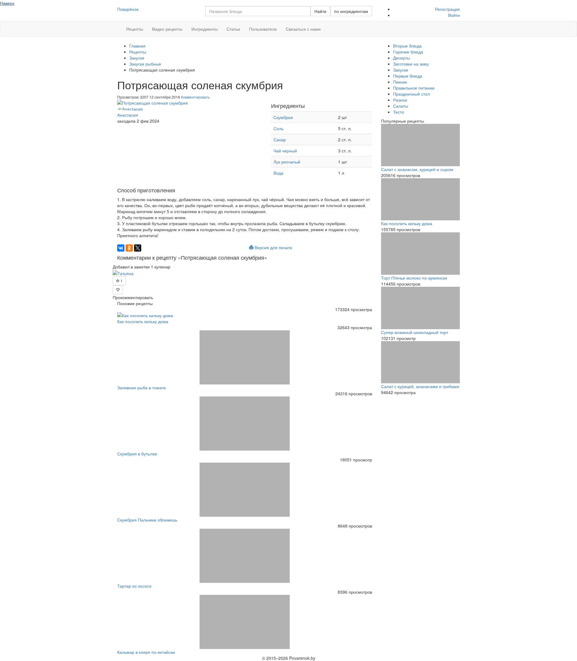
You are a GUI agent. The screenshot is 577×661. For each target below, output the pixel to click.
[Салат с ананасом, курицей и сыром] (420, 145)
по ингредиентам (351, 11)
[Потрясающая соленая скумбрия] (189, 103)
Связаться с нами (303, 29)
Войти (454, 15)
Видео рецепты (167, 29)
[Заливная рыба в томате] (244, 357)
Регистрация (447, 9)
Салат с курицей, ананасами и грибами (420, 386)
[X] (137, 248)
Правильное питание (414, 88)
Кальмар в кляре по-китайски (146, 652)
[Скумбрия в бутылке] (244, 423)
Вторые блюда (407, 46)
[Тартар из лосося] (244, 556)
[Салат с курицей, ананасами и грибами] (420, 362)
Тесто (398, 112)
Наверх (7, 3)
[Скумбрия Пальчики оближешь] (244, 490)
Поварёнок (128, 9)
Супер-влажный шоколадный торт (414, 332)
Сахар (279, 139)
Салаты (400, 106)
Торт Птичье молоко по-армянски (414, 278)
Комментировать (195, 96)
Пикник (400, 82)
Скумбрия (283, 117)
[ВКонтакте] (120, 248)
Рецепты (134, 29)
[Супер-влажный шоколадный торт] (420, 308)
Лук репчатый (286, 162)
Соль (278, 128)
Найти (320, 11)
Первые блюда (407, 76)
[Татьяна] (123, 273)
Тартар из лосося (134, 586)
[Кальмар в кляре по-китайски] (244, 622)
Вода (278, 173)
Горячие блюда (408, 52)
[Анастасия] (189, 109)
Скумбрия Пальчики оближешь (147, 520)
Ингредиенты (204, 29)
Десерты (401, 58)
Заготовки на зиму (411, 64)
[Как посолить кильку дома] (244, 315)
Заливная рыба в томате (141, 387)
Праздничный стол (411, 94)
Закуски (400, 70)
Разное (400, 100)
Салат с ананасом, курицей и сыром (417, 169)
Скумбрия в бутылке (137, 454)
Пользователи (263, 29)
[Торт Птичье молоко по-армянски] (420, 253)
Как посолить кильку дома (142, 321)
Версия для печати (272, 247)
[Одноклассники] (129, 248)
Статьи (233, 29)
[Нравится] (118, 289)
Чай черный (285, 151)
